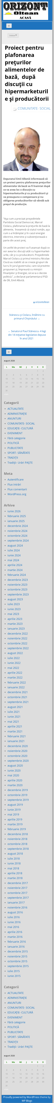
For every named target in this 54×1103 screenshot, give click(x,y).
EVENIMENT (15, 433)
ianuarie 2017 (16, 902)
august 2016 (15, 912)
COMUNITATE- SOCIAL (34, 108)
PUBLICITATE (15, 448)
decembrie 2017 (18, 883)
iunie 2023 (14, 609)
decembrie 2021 (18, 692)
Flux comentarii (17, 489)
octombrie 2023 (17, 589)
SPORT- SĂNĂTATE (19, 453)
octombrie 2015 (17, 961)
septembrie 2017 (18, 897)
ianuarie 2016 (16, 946)
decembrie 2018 (18, 834)
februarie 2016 (17, 941)
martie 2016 (15, 937)
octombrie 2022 (17, 643)
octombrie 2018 (17, 844)
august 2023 (15, 599)
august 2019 (15, 804)
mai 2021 (13, 721)
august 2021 (15, 707)
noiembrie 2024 (17, 531)
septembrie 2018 (18, 849)
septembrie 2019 (18, 800)
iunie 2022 (14, 663)
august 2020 (15, 765)
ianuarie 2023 (16, 628)
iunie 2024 (14, 555)
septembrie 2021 (18, 702)
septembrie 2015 (18, 966)
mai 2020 (13, 775)
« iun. (6, 394)
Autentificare (16, 479)
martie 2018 (15, 878)
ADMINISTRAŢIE (17, 413)
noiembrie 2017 (17, 888)
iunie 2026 (14, 511)
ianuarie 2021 (16, 741)
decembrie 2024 (18, 526)
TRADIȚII (13, 457)
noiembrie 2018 (17, 839)
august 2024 (15, 545)
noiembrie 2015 (17, 956)
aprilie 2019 (15, 819)
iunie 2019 (14, 809)
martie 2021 (15, 731)
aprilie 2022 (15, 672)
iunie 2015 (14, 976)
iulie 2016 (14, 917)
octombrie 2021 (17, 697)
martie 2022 (15, 677)
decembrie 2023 (18, 580)
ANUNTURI (14, 418)
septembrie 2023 (18, 594)
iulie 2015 (14, 971)
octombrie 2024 (17, 535)
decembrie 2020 (18, 746)
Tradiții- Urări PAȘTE (20, 462)
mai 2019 (13, 814)
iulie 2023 (14, 604)
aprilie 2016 (15, 932)
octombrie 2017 (17, 893)
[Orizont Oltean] (25, 11)
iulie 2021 (14, 712)
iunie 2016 (14, 922)
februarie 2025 (17, 516)
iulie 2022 (14, 658)
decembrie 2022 (18, 633)
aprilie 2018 (15, 873)
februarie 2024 (17, 575)
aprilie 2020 (15, 780)
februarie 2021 (17, 736)
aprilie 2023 (15, 619)
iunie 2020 (14, 770)
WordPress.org (17, 494)
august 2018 (15, 853)
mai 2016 (13, 927)
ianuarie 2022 (16, 687)
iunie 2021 (14, 716)
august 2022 (15, 653)
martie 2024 (15, 570)
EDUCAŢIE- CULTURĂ (20, 428)
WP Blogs (27, 1100)
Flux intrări (14, 484)
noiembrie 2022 (17, 638)
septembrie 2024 (18, 540)
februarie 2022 (17, 682)
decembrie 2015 (18, 951)
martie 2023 (15, 623)
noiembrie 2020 (17, 751)
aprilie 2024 (15, 565)
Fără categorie (16, 438)
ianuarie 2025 (16, 521)
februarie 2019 (17, 829)
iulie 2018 (14, 858)
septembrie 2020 (18, 760)
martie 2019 (15, 824)
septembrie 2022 (18, 648)
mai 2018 (13, 868)
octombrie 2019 (17, 795)
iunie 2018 (14, 863)
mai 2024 (13, 560)
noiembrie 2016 (17, 907)
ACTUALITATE (16, 408)
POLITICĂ (13, 443)
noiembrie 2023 (17, 584)
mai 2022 (13, 668)
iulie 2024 (14, 550)
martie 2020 (15, 785)
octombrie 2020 (17, 756)
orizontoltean (42, 302)
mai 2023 (13, 614)
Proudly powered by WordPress (21, 1097)
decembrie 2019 (18, 790)
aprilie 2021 (15, 726)
